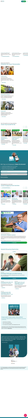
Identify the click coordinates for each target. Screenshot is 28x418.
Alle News (14, 251)
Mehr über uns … (10, 328)
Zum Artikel (3, 144)
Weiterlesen (14, 278)
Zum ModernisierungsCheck (5, 56)
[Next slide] (26, 127)
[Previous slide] (24, 127)
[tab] (13, 355)
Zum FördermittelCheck (16, 56)
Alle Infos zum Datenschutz (4, 177)
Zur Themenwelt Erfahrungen (6, 187)
